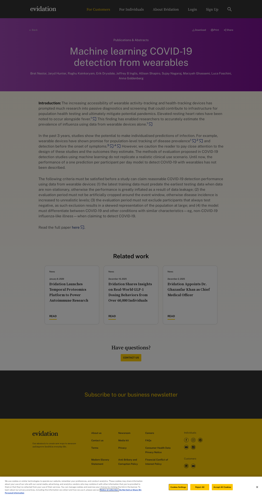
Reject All (199, 487)
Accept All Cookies (222, 487)
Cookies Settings (178, 487)
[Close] (257, 487)
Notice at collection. (109, 490)
